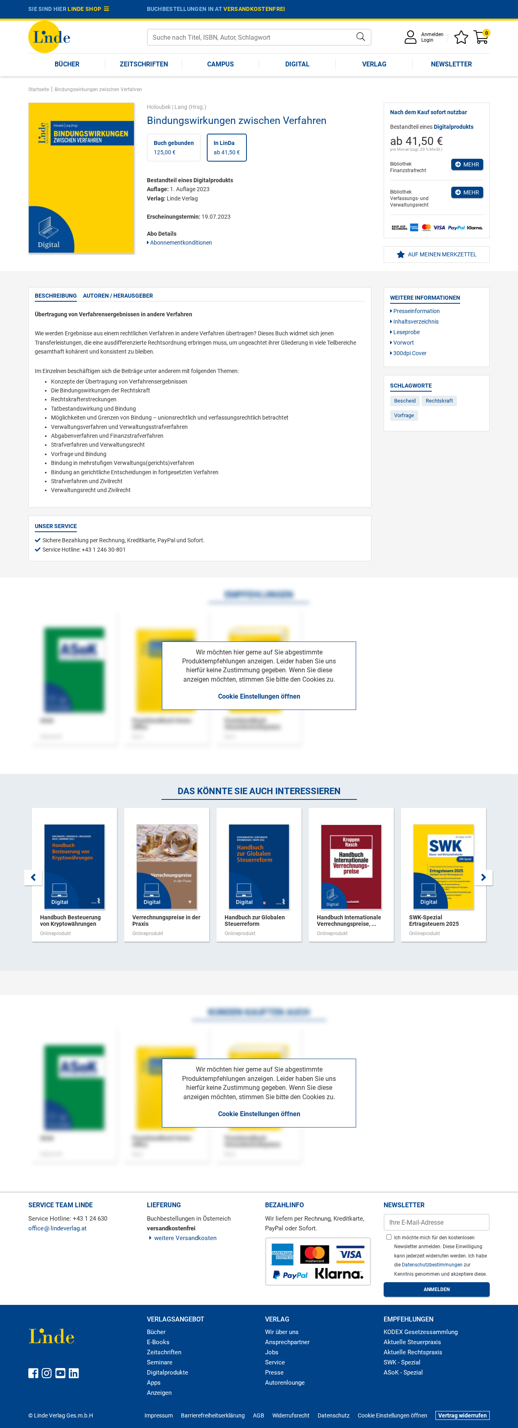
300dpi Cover (409, 353)
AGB (258, 1415)
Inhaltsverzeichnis (415, 321)
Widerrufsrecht (291, 1415)
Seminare (159, 1362)
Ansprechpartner (287, 1342)
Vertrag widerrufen (462, 1415)
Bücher (67, 64)
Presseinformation (416, 311)
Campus (220, 64)
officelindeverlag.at (57, 1228)
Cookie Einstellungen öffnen (259, 696)
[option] (74, 879)
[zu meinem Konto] (412, 40)
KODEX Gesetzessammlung (421, 1332)
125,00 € (174, 147)
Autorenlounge (285, 1382)
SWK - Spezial (402, 1362)
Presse (274, 1372)
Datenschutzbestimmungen (433, 1265)
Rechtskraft (439, 401)
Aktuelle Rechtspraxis (413, 1352)
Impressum (158, 1415)
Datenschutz (334, 1415)
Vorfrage (404, 415)
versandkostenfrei (254, 9)
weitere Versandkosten (185, 1238)
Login (427, 40)
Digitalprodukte (167, 1372)
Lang (180, 107)
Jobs (271, 1352)
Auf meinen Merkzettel (442, 254)
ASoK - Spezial (403, 1372)
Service (275, 1362)
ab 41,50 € (227, 147)
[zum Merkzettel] (462, 40)
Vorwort (403, 342)
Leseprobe (406, 332)
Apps (154, 1382)
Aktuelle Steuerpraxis (412, 1342)
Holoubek (159, 107)
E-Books (158, 1342)
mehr (470, 164)
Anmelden (432, 34)
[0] (481, 40)
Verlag (374, 64)
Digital (297, 64)
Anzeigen (159, 1392)
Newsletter (451, 64)
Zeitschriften (144, 64)
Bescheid (405, 401)
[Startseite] (49, 36)
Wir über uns (282, 1332)
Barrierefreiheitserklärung (213, 1415)
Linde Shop (86, 9)
